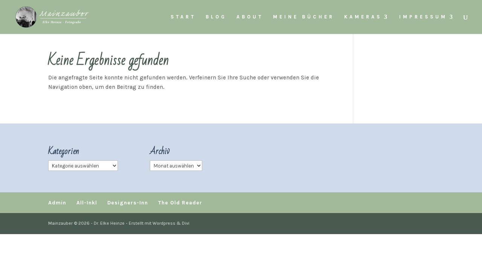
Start (183, 17)
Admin (57, 202)
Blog (216, 17)
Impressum (423, 17)
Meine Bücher (303, 17)
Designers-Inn (127, 202)
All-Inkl (86, 202)
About (249, 17)
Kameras (363, 17)
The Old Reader (180, 202)
